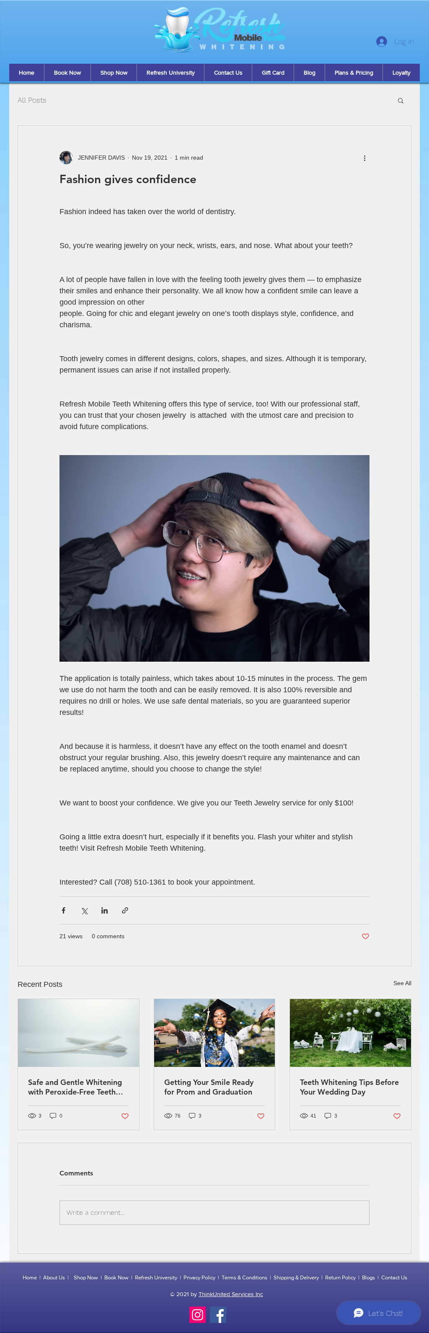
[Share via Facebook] (63, 910)
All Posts (32, 100)
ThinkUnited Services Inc (231, 1294)
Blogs (368, 1277)
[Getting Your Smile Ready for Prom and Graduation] (214, 1033)
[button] (401, 100)
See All (402, 983)
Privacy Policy (199, 1277)
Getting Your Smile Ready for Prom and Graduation (208, 1087)
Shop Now (86, 1277)
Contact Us (394, 1277)
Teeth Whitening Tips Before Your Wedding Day (349, 1087)
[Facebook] (218, 1315)
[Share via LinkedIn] (105, 910)
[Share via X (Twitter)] (84, 910)
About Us (54, 1277)
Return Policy (340, 1277)
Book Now (116, 1277)
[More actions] (364, 158)
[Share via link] (125, 910)
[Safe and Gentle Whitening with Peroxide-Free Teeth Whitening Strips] (78, 1033)
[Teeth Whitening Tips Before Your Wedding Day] (350, 1033)
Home (30, 1277)
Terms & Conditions (244, 1277)
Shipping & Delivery (296, 1277)
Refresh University (156, 1277)
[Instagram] (197, 1315)
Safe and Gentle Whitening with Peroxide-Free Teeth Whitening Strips (75, 1087)
